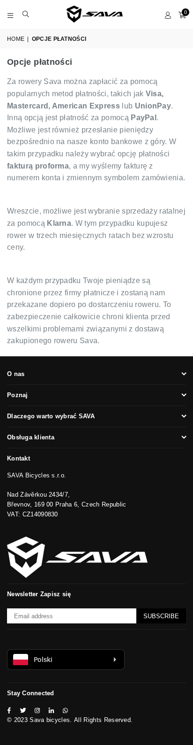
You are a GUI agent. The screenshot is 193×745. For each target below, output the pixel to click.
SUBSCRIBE (161, 616)
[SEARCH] (26, 14)
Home (15, 39)
